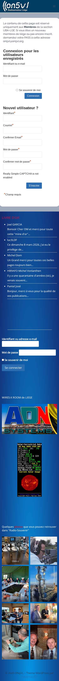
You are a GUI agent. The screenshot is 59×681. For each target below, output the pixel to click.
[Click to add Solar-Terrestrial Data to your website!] (29, 470)
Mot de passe (10, 76)
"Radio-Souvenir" (18, 530)
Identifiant (9, 113)
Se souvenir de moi (30, 90)
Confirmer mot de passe (17, 161)
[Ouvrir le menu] (54, 6)
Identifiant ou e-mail (14, 63)
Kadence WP (30, 676)
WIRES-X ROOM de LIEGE (17, 397)
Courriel (8, 125)
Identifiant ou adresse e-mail (19, 339)
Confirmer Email (13, 137)
